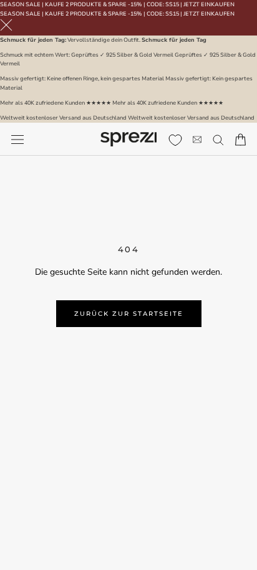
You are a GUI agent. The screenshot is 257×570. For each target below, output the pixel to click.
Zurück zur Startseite (128, 314)
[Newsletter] (197, 139)
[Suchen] (218, 139)
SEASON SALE (20, 4)
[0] (175, 140)
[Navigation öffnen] (17, 139)
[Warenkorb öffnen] (240, 139)
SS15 (172, 4)
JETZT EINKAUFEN (209, 4)
